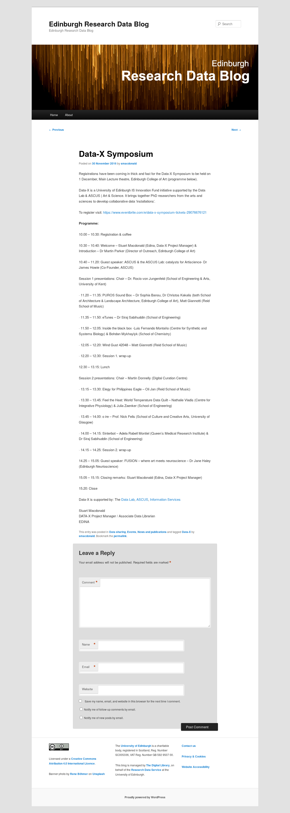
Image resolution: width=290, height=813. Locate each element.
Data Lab (128, 499)
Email (89, 666)
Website (87, 689)
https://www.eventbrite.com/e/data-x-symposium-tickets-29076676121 (155, 212)
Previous (56, 130)
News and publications (152, 532)
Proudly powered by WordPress (145, 797)
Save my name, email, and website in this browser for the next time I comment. (132, 701)
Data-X (186, 532)
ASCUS (142, 499)
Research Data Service (146, 770)
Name (89, 644)
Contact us (189, 746)
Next (236, 130)
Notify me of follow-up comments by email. (110, 709)
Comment (90, 582)
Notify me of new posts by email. (103, 718)
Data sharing (117, 532)
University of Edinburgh (136, 746)
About (69, 115)
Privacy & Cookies (194, 756)
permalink (120, 536)
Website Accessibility (196, 767)
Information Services (165, 499)
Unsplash (98, 774)
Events (131, 532)
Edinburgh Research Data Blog (99, 24)
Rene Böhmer (79, 774)
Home (54, 115)
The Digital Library (158, 765)
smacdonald (129, 163)
